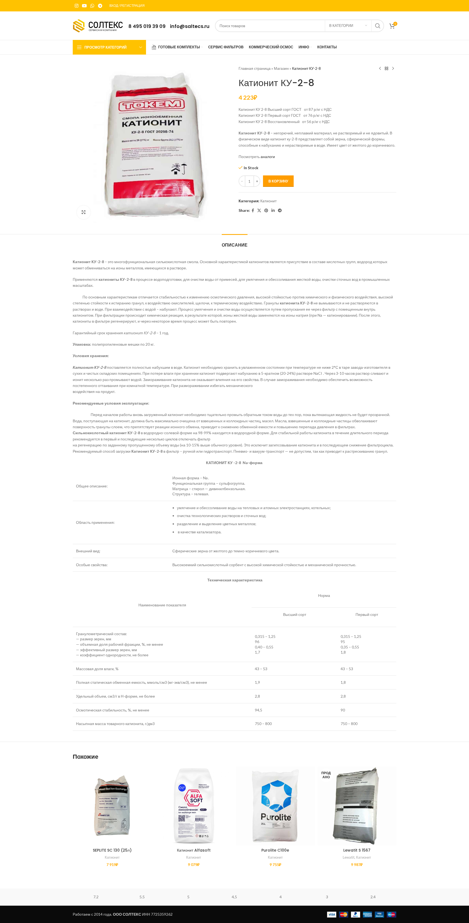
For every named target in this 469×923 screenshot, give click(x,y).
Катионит (268, 201)
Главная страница (255, 68)
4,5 (234, 896)
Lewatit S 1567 (356, 850)
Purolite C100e (275, 850)
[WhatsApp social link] (92, 6)
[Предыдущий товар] (380, 68)
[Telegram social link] (100, 6)
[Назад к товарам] (386, 68)
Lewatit (348, 857)
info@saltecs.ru (190, 26)
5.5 (142, 896)
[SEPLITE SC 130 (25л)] (112, 806)
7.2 (96, 896)
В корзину (278, 181)
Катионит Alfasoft (194, 850)
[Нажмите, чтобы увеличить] (83, 212)
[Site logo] (98, 25)
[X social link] (259, 210)
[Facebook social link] (253, 210)
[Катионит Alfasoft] (193, 806)
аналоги (268, 156)
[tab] (235, 242)
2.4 (373, 896)
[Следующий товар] (393, 68)
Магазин (281, 68)
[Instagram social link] (76, 6)
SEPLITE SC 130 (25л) (112, 850)
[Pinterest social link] (266, 210)
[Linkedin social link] (273, 210)
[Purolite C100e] (275, 806)
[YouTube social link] (84, 6)
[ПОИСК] (378, 26)
